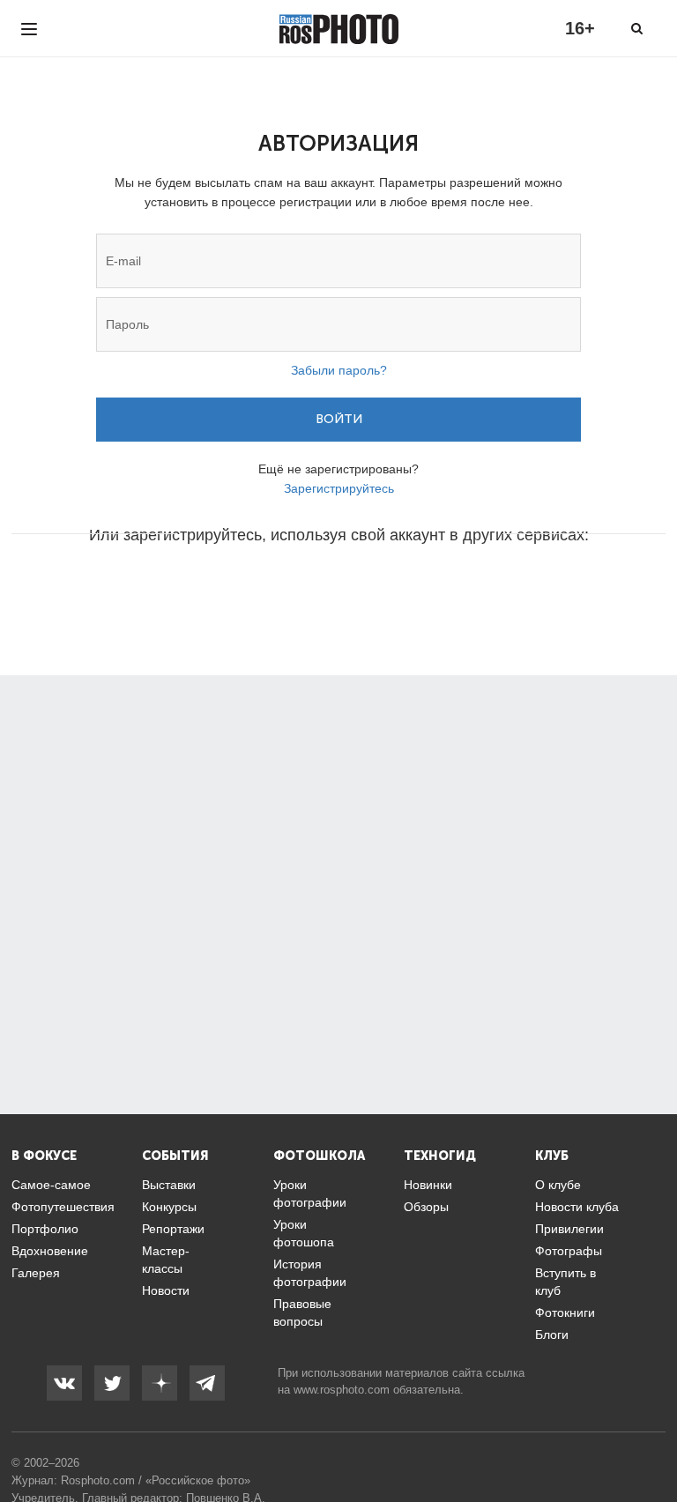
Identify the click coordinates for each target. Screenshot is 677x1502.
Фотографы (568, 1251)
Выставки (169, 1185)
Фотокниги (565, 1312)
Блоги (552, 1334)
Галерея (35, 1273)
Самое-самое (51, 1185)
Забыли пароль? (339, 370)
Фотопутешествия (63, 1207)
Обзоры (426, 1207)
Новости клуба (577, 1207)
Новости (166, 1290)
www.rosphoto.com (342, 1389)
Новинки (428, 1185)
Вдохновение (49, 1251)
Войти (339, 419)
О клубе (558, 1185)
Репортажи (173, 1229)
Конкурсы (169, 1207)
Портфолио (44, 1229)
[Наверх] (654, 1444)
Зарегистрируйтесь (339, 488)
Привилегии (569, 1229)
